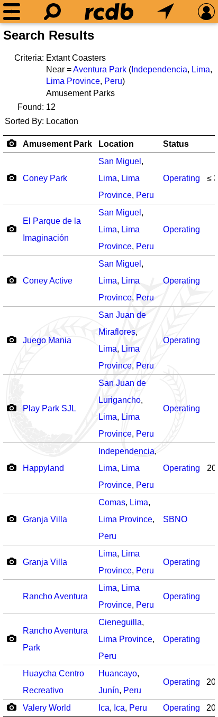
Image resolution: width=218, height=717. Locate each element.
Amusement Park (57, 143)
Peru (113, 81)
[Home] (109, 11)
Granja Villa (45, 519)
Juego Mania (47, 340)
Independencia (159, 69)
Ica (104, 707)
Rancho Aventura (55, 596)
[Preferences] (206, 11)
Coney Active (47, 280)
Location (116, 143)
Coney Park (45, 178)
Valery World (47, 707)
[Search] (52, 11)
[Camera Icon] (11, 177)
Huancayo (117, 673)
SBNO (175, 519)
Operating (181, 178)
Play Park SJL (49, 408)
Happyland (43, 468)
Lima (201, 69)
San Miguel (119, 161)
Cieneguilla (120, 622)
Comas (111, 502)
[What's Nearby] (165, 11)
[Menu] (11, 11)
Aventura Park (99, 69)
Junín (108, 690)
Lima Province (73, 81)
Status (176, 143)
